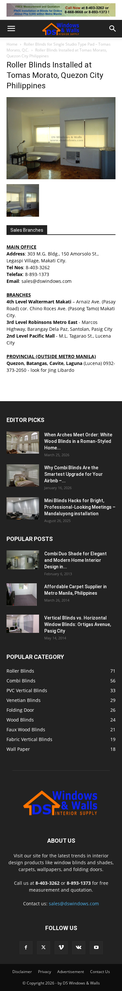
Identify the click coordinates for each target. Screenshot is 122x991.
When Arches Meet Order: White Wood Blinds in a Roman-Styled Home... (78, 441)
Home (12, 44)
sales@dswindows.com (74, 903)
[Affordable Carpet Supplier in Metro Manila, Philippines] (22, 594)
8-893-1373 (37, 274)
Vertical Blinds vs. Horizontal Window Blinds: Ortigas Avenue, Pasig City (77, 624)
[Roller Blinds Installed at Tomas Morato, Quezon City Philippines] (61, 177)
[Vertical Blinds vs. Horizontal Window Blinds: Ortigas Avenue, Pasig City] (23, 624)
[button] (11, 28)
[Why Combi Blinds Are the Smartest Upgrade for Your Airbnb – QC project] (23, 475)
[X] (43, 947)
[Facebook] (26, 947)
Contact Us (100, 971)
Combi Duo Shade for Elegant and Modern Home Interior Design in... (75, 560)
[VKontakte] (78, 947)
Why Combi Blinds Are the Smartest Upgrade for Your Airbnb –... (73, 474)
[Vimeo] (61, 947)
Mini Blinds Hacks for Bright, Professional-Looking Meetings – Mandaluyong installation (79, 507)
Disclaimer (22, 971)
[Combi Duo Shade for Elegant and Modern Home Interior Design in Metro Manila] (23, 560)
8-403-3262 (38, 267)
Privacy (44, 971)
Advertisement (70, 971)
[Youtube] (96, 947)
